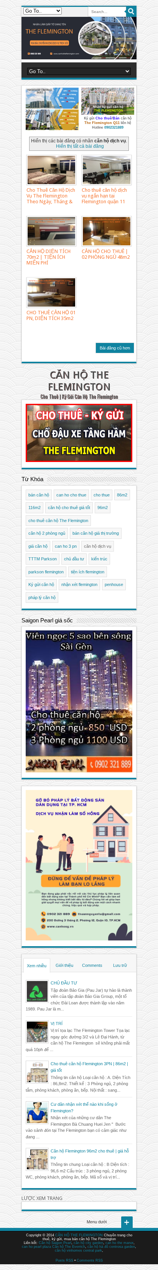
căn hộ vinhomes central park (78, 1250)
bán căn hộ (38, 495)
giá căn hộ (38, 546)
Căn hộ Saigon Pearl (55, 1243)
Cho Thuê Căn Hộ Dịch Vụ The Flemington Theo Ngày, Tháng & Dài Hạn (50, 198)
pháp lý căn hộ (42, 597)
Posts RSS (64, 1260)
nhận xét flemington (79, 584)
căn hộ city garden (88, 1243)
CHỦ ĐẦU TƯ (64, 983)
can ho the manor (119, 1243)
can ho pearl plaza (36, 1247)
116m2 (34, 507)
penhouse (114, 584)
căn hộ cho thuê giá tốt (69, 507)
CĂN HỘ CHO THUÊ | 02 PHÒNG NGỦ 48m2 (106, 254)
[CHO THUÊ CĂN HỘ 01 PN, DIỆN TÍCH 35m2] (51, 292)
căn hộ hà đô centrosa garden (111, 1247)
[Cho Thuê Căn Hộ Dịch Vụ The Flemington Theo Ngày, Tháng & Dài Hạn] (51, 170)
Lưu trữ (120, 965)
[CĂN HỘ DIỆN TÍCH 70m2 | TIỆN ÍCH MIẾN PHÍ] (51, 231)
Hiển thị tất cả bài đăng (80, 146)
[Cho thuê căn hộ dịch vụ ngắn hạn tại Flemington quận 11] (107, 170)
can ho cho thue (71, 495)
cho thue (102, 495)
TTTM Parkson (42, 559)
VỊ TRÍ (57, 1023)
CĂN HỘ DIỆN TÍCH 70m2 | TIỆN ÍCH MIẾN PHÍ (48, 257)
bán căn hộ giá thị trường (95, 533)
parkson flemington (46, 572)
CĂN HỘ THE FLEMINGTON (79, 380)
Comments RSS (90, 1260)
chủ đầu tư (74, 559)
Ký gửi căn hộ (41, 584)
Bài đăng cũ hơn (115, 348)
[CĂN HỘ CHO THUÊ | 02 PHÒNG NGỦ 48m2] (107, 231)
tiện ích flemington (87, 572)
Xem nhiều (36, 965)
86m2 (122, 495)
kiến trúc (99, 559)
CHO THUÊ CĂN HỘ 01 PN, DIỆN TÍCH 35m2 (51, 315)
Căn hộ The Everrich (68, 1247)
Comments (92, 965)
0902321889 (113, 127)
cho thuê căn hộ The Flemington (58, 520)
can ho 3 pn (66, 546)
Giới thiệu (64, 965)
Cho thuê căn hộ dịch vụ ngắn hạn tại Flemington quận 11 (104, 195)
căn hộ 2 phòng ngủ (46, 533)
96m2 (102, 507)
